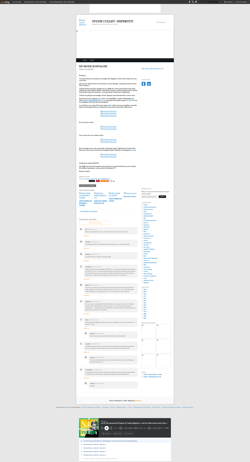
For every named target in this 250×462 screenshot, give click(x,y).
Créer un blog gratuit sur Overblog (91, 407)
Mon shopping (148, 274)
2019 (145, 292)
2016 (145, 298)
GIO (110, 105)
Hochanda (147, 227)
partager (119, 433)
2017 (145, 296)
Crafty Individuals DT (150, 207)
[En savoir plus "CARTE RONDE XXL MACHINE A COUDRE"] (164, 338)
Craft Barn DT (148, 214)
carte (145, 278)
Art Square (147, 267)
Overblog (138, 401)
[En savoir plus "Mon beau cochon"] (149, 368)
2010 (145, 312)
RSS (149, 84)
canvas (146, 240)
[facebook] (189, 2)
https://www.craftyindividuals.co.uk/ (152, 69)
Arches (146, 254)
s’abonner (107, 433)
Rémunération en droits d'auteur (142, 407)
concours (146, 260)
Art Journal (147, 238)
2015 (145, 300)
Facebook (144, 84)
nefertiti (66, 407)
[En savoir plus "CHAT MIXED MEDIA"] (164, 368)
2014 (145, 303)
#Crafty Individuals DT (104, 179)
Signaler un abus (121, 407)
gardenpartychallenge (150, 262)
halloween (147, 234)
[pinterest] (196, 2)
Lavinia (146, 271)
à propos (130, 433)
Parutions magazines (150, 276)
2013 (145, 305)
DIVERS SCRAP (148, 216)
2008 (145, 316)
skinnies (146, 245)
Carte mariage (148, 269)
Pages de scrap (148, 209)
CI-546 (103, 100)
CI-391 (133, 150)
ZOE (145, 231)
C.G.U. (130, 407)
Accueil (85, 60)
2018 (145, 294)
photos (146, 223)
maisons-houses (149, 280)
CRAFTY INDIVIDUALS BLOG (152, 377)
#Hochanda (94, 179)
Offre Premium (156, 407)
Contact (92, 60)
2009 (145, 314)
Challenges (147, 251)
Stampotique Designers (151, 258)
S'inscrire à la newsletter (87, 185)
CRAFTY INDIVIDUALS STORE (153, 374)
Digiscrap (146, 225)
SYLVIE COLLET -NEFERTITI (112, 21)
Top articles (105, 407)
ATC (145, 218)
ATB (145, 265)
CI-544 (128, 100)
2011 (145, 309)
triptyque (146, 282)
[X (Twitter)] (193, 2)
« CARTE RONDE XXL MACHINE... (88, 211)
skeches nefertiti (148, 236)
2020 (145, 289)
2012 (145, 307)
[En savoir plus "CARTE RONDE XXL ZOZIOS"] (164, 353)
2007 (145, 318)
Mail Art (146, 229)
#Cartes (88, 179)
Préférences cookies (187, 407)
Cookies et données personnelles (171, 407)
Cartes (145, 205)
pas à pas (146, 247)
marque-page (147, 243)
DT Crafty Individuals (150, 220)
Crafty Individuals (90, 100)
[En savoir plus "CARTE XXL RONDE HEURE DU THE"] (149, 353)
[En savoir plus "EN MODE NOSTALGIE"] (149, 338)
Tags (145, 211)
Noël (145, 256)
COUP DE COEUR (149, 249)
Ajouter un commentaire (95, 223)
